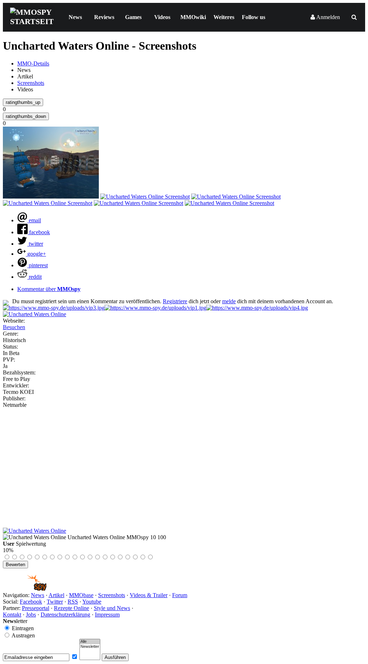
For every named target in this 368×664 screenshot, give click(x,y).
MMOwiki (193, 17)
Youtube (91, 602)
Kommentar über (48, 289)
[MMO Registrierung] (257, 308)
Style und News (112, 608)
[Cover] (34, 314)
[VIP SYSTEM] (54, 308)
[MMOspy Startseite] (24, 589)
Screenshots (30, 83)
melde (229, 301)
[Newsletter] (90, 646)
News (75, 17)
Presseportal (35, 608)
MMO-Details (33, 63)
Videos (162, 17)
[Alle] (90, 641)
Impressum (107, 614)
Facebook (31, 602)
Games (133, 17)
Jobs (31, 614)
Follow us (253, 17)
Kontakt (12, 614)
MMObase (81, 595)
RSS (73, 602)
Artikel (56, 595)
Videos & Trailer (148, 595)
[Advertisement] (184, 462)
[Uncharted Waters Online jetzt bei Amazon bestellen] (34, 531)
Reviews (104, 17)
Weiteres (223, 17)
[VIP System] (155, 308)
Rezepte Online (71, 608)
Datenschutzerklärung (65, 614)
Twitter (55, 602)
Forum (179, 595)
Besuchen (14, 327)
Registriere (175, 301)
